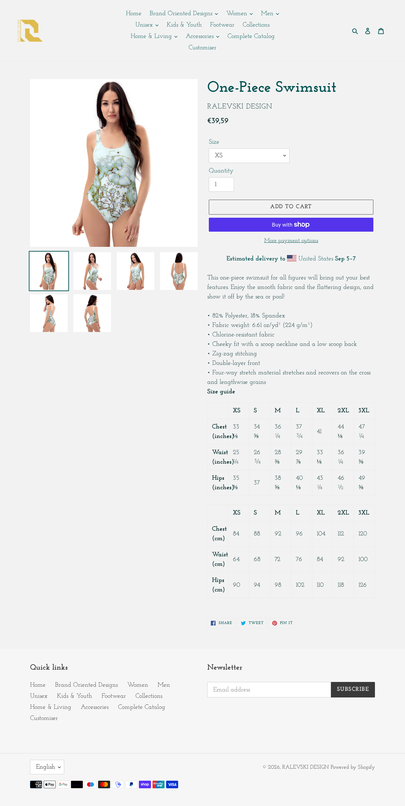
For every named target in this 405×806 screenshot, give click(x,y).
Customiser (44, 718)
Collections (148, 696)
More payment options (291, 241)
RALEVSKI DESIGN (305, 767)
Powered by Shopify (353, 767)
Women (137, 685)
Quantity (221, 171)
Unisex (38, 696)
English (45, 767)
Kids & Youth (74, 696)
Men (164, 685)
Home (38, 685)
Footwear (114, 696)
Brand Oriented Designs (86, 685)
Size (214, 142)
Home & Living (50, 707)
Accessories (95, 707)
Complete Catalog (141, 707)
